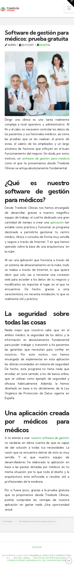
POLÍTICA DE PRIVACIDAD (49, 558)
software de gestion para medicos (37, 521)
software (7, 521)
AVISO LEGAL (22, 558)
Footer (37, 547)
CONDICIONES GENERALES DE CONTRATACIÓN (37, 560)
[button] (69, 8)
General (45, 44)
